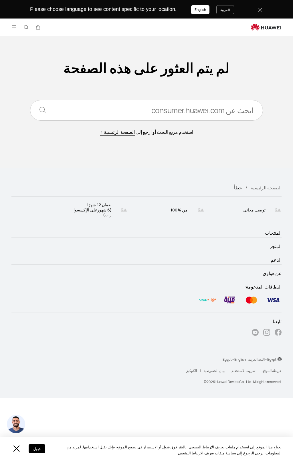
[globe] (280, 359)
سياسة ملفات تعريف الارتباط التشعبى (207, 453)
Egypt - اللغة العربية (262, 359)
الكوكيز (191, 370)
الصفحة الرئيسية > (117, 132)
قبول (37, 448)
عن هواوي (272, 273)
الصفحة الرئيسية (266, 188)
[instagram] (266, 333)
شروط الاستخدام (243, 370)
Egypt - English (234, 359)
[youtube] (255, 333)
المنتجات (273, 233)
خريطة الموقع (272, 370)
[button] (38, 27)
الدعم (276, 260)
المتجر (276, 246)
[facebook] (278, 333)
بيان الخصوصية (214, 370)
